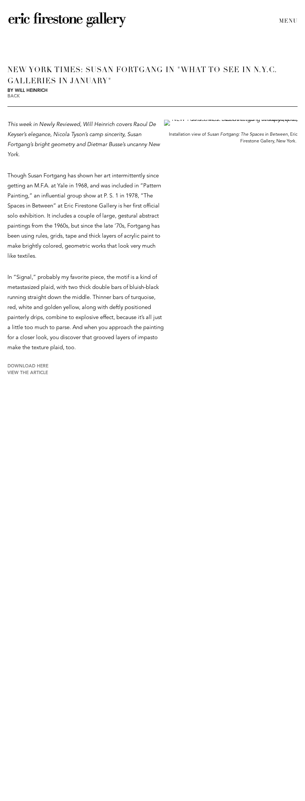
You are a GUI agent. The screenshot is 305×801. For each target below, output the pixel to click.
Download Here (27, 366)
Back (13, 96)
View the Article (27, 373)
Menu (288, 21)
